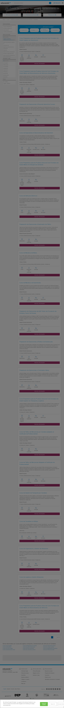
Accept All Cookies (44, 704)
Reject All (53, 704)
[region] (32, 703)
